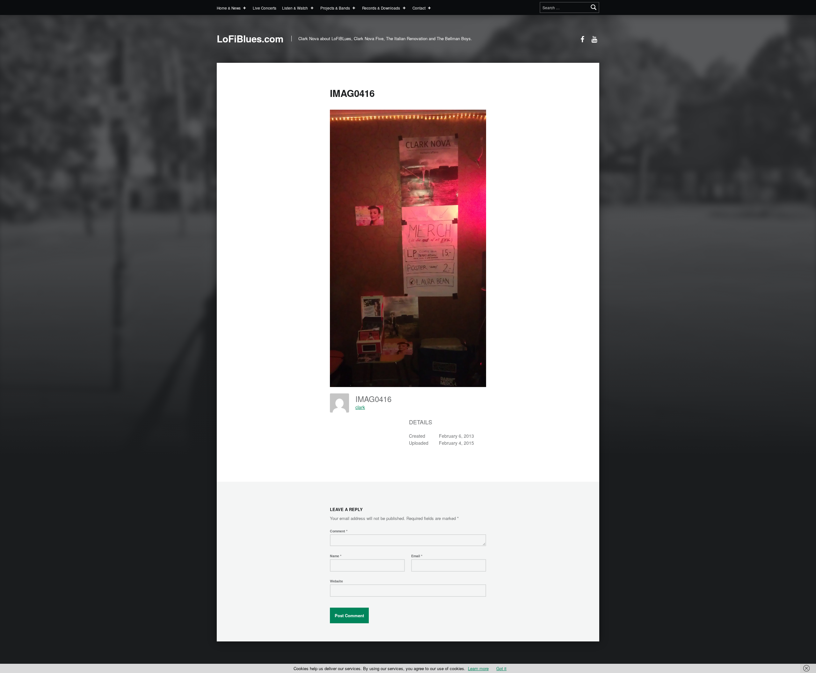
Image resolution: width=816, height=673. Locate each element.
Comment (338, 531)
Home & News (229, 8)
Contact (419, 8)
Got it (501, 668)
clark (360, 407)
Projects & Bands (335, 8)
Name (335, 555)
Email (416, 555)
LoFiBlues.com (250, 38)
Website (336, 581)
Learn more (478, 668)
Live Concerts (264, 8)
